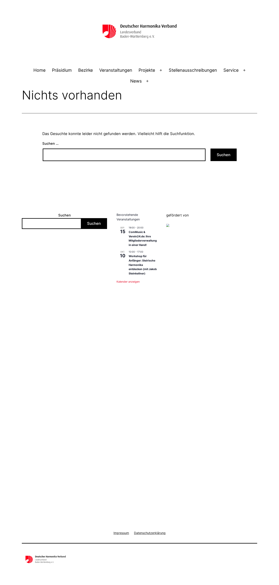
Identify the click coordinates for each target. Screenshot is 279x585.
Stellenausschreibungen (193, 70)
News (136, 81)
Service (231, 70)
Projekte (147, 70)
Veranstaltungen (115, 70)
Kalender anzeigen (128, 281)
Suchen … (50, 143)
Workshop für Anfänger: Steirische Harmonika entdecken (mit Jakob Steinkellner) (143, 264)
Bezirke (85, 70)
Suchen (64, 215)
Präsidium (62, 70)
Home (39, 70)
